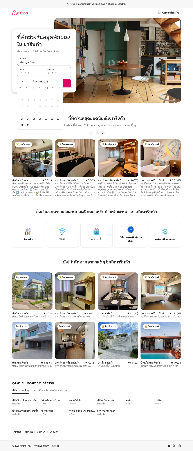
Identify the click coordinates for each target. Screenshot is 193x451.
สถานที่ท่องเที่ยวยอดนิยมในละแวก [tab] (50, 390)
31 (28, 125)
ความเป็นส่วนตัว (41, 445)
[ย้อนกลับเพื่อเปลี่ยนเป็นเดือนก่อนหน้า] (22, 82)
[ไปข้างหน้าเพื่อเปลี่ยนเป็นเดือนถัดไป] (58, 82)
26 (40, 118)
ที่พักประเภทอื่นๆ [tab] (20, 390)
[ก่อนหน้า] (90, 133)
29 (58, 118)
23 (22, 118)
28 (52, 118)
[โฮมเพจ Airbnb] (20, 12)
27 (46, 118)
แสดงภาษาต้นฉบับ (117, 4)
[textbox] (31, 73)
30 (22, 125)
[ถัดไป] (102, 133)
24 (28, 118)
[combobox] (44, 62)
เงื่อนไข (55, 445)
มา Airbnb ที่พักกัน (168, 12)
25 (34, 118)
